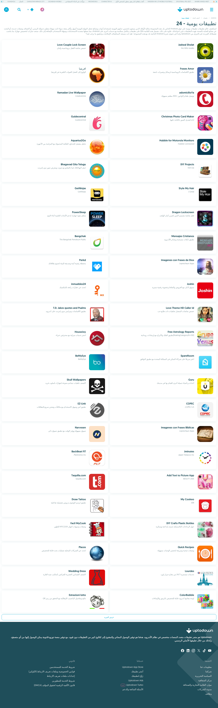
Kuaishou (11, 1)
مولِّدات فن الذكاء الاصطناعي (74, 1)
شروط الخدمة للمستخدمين (62, 667)
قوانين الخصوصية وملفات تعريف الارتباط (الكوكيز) (52, 671)
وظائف (208, 693)
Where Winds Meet (202, 1)
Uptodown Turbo (132, 684)
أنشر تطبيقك (137, 671)
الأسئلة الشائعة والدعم (132, 689)
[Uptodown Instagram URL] (193, 651)
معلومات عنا (206, 667)
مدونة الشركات (204, 689)
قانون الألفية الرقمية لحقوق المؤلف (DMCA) (54, 685)
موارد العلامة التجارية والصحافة (197, 684)
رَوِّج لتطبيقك (137, 676)
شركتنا (208, 671)
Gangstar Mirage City (35, 1)
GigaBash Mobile (54, 1)
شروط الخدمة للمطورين (63, 680)
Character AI (106, 1)
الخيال (21, 1)
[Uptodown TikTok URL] (204, 651)
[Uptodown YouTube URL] (210, 651)
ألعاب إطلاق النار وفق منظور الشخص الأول (130, 1)
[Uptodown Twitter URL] (199, 651)
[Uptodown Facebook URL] (182, 651)
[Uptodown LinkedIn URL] (188, 651)
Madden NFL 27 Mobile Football (160, 1)
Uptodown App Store (132, 667)
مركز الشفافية (205, 680)
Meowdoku (93, 1)
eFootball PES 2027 (183, 1)
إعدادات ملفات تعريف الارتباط (61, 676)
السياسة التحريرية (203, 676)
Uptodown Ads (135, 680)
